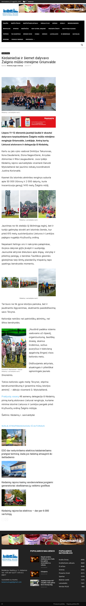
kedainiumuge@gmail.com (12, 582)
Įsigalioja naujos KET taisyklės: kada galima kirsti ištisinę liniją (48, 583)
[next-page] (6, 519)
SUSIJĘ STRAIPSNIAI (12, 426)
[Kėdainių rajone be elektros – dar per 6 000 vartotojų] (29, 497)
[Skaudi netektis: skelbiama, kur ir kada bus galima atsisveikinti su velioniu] (34, 559)
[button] (81, 44)
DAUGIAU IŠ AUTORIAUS (33, 426)
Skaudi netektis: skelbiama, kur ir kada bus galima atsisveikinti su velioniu (47, 561)
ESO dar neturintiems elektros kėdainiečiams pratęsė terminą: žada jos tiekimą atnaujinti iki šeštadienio (27, 454)
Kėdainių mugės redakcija (15, 65)
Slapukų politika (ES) (73, 604)
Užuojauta (44, 571)
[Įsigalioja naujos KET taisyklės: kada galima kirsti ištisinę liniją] (34, 583)
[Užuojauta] (34, 574)
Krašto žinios (5, 53)
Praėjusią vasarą (10, 396)
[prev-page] (3, 519)
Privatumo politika (59, 604)
